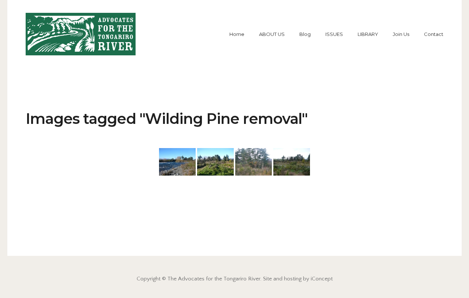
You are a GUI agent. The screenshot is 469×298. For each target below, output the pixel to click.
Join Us (401, 34)
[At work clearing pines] (253, 162)
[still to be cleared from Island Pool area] (177, 162)
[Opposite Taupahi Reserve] (291, 162)
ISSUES (334, 34)
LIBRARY (368, 34)
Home (236, 34)
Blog (305, 34)
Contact (433, 34)
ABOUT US (272, 34)
